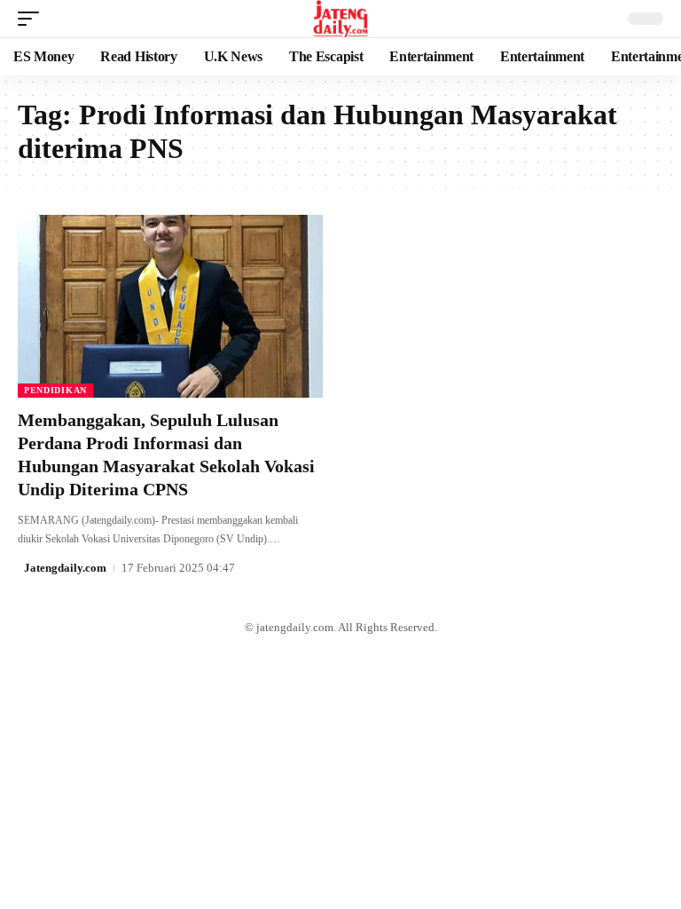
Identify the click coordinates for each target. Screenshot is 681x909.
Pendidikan (55, 390)
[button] (33, 19)
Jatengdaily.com (65, 567)
